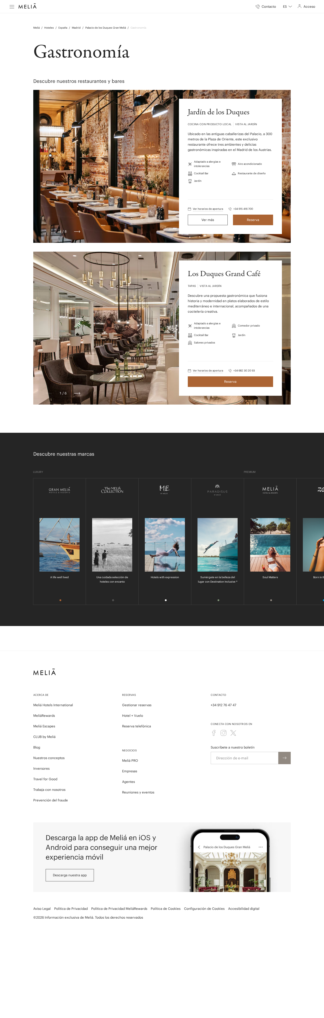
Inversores (41, 768)
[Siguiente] (77, 231)
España (62, 27)
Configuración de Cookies (204, 909)
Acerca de (41, 695)
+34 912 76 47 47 (223, 705)
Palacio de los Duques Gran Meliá (105, 27)
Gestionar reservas (136, 705)
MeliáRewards (44, 715)
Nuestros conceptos (49, 758)
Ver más (207, 220)
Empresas (129, 771)
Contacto (218, 695)
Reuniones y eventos (138, 792)
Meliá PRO (130, 760)
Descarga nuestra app (70, 875)
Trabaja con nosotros (49, 790)
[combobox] (287, 6)
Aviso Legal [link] (42, 909)
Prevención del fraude (50, 800)
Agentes (128, 782)
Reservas (129, 695)
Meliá (36, 27)
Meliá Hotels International (53, 705)
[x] (233, 733)
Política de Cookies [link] (166, 909)
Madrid (76, 27)
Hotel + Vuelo (132, 715)
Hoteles (49, 27)
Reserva (253, 220)
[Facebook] (214, 733)
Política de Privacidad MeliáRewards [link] (119, 909)
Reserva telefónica (136, 726)
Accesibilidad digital (243, 909)
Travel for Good (45, 779)
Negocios (129, 750)
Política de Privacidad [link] (71, 909)
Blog (36, 747)
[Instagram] (223, 733)
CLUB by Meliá (44, 737)
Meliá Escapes (44, 726)
